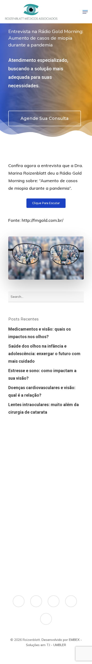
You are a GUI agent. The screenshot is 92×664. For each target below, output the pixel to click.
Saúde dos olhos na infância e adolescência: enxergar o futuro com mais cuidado (44, 354)
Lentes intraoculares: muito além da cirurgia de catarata (43, 408)
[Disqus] (46, 508)
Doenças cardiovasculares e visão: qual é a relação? (41, 391)
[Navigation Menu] (85, 11)
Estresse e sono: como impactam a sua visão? (42, 374)
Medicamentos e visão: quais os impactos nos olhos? (39, 333)
